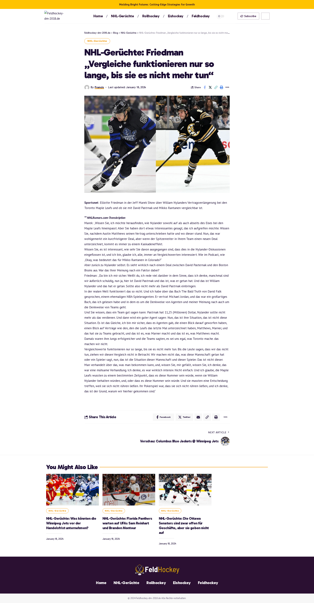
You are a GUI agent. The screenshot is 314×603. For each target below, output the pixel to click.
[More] (227, 87)
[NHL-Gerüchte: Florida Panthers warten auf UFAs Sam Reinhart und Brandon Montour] (128, 490)
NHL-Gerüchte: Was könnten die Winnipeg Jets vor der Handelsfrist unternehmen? (71, 523)
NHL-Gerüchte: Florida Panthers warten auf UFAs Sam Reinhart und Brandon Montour (127, 523)
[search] (265, 16)
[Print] (221, 87)
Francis (99, 87)
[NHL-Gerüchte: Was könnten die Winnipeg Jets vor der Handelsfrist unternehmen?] (72, 490)
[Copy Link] (215, 87)
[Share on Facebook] (204, 87)
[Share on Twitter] (210, 87)
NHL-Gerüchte (97, 41)
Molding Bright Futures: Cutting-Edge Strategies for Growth (157, 4)
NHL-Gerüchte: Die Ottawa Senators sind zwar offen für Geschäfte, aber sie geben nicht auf (184, 525)
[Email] (198, 417)
